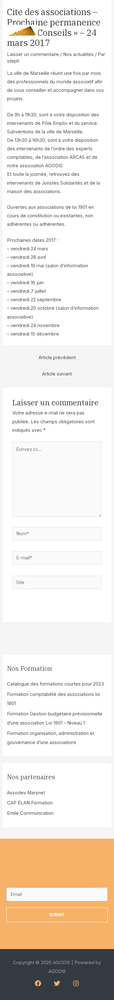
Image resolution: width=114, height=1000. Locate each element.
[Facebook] (38, 983)
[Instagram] (76, 983)
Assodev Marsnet (26, 793)
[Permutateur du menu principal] (101, 31)
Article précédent (57, 357)
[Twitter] (57, 983)
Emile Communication (30, 813)
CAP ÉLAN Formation (30, 803)
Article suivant (57, 374)
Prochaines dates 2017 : (32, 240)
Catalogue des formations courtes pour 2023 (55, 684)
